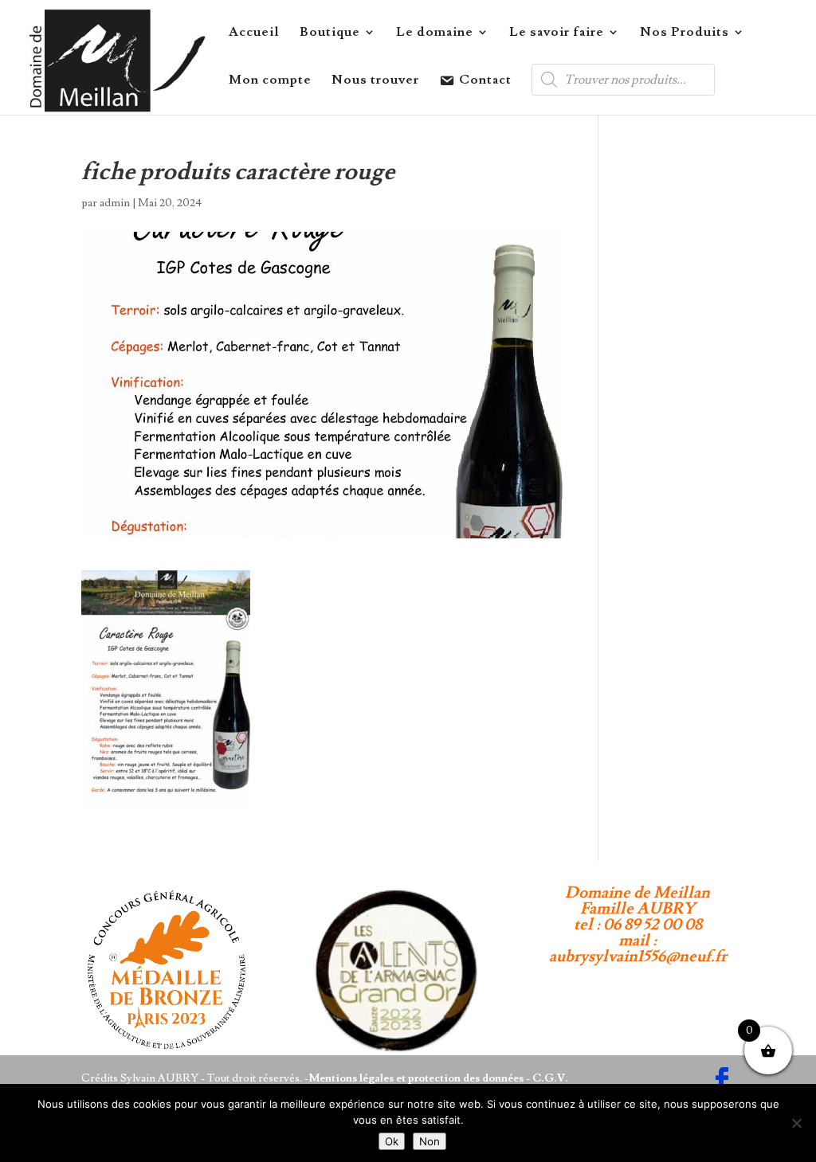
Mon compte (270, 81)
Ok (391, 1141)
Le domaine (434, 33)
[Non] (796, 1123)
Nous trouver (375, 81)
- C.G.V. (546, 1078)
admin (115, 203)
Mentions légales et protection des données (416, 1078)
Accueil (254, 33)
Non (429, 1141)
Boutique (330, 33)
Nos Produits (684, 33)
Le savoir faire (556, 33)
